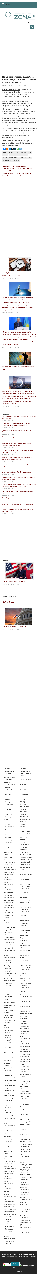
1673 (13, 506)
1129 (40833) (25, 988)
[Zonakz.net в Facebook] (15, 23)
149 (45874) (9, 1057)
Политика (8, 960)
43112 (18, 584)
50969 (18, 629)
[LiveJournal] (15, 149)
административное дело (11, 152)
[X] (12, 149)
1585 (13, 513)
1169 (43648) (25, 912)
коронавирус (23, 155)
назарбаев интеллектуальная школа (14, 157)
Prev (5, 570)
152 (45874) (9, 831)
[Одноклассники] (7, 149)
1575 (13, 420)
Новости (18, 85)
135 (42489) (9, 1188)
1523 (13, 441)
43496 (17, 347)
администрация (26, 152)
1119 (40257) (25, 1156)
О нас (18, 1259)
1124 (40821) (25, 1098)
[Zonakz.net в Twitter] (13, 23)
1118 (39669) (25, 1211)
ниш (29, 157)
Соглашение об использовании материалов (14, 1256)
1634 (13, 468)
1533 (13, 474)
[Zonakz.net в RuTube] (29, 23)
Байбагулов (13, 155)
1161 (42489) (25, 970)
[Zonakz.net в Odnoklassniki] (23, 23)
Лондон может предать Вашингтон (14, 581)
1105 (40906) (25, 1232)
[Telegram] (20, 149)
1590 (13, 434)
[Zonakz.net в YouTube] (18, 23)
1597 (13, 454)
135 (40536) (9, 1243)
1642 (13, 427)
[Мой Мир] (10, 149)
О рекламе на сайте (27, 1254)
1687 (13, 495)
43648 (17, 278)
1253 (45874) (25, 833)
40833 (17, 372)
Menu (8, 4)
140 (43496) (9, 1112)
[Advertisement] (18, 50)
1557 (13, 461)
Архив (4, 1254)
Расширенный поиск (28, 1259)
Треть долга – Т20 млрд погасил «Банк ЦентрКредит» (17, 504)
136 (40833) (9, 1130)
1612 (13, 502)
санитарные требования (11, 160)
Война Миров (8, 602)
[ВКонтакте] (4, 149)
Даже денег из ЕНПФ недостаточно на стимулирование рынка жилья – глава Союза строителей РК (17, 168)
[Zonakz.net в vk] (26, 23)
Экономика (8, 983)
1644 (13, 488)
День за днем (9, 829)
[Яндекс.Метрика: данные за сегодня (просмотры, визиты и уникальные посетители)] (18, 1268)
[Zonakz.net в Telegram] (21, 23)
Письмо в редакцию (13, 1254)
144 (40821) (9, 944)
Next (31, 570)
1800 (13, 447)
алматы (5, 155)
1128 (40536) (25, 1043)
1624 (13, 481)
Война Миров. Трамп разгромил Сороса (15, 626)
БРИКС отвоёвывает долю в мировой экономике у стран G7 (26, 1220)
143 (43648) (9, 985)
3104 (25, 85)
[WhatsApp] (18, 149)
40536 (17, 406)
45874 (17, 313)
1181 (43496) (25, 889)
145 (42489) (9, 889)
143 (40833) (9, 962)
